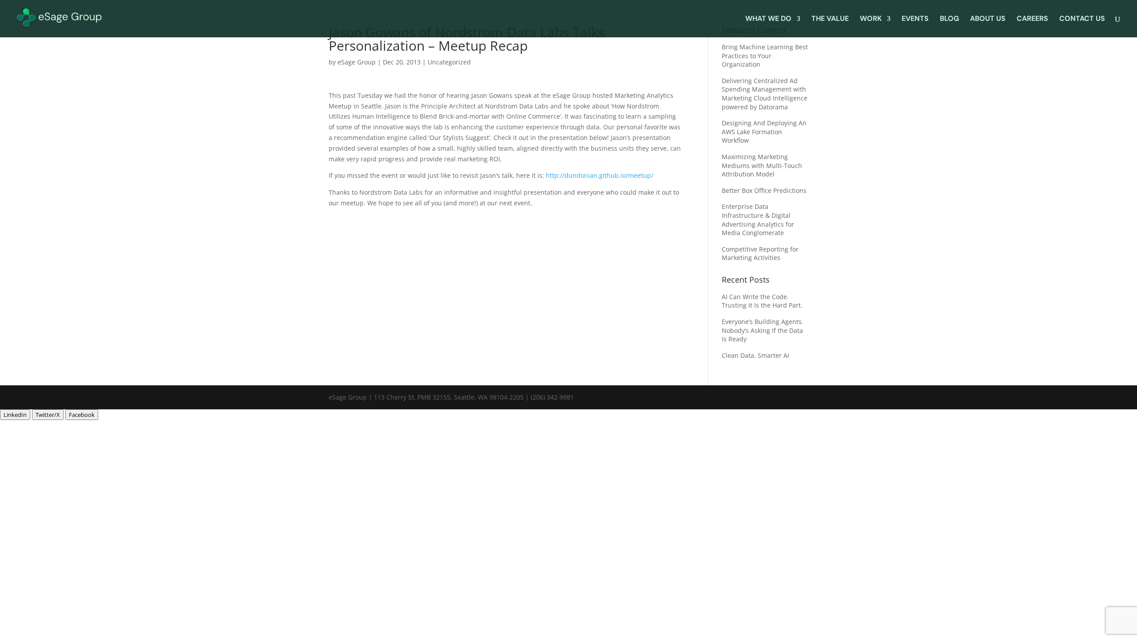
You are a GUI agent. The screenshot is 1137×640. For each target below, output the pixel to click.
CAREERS (1032, 19)
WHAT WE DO (768, 19)
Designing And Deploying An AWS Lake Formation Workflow (764, 131)
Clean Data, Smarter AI (756, 355)
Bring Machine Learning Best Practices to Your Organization (765, 55)
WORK (871, 19)
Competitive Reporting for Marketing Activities (760, 253)
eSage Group (357, 62)
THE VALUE (830, 19)
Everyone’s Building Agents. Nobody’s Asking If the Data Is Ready (762, 330)
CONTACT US (1082, 19)
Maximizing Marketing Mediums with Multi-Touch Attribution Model (762, 165)
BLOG (949, 19)
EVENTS (915, 19)
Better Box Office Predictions (764, 190)
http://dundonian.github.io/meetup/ (599, 175)
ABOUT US (988, 19)
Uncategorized (449, 62)
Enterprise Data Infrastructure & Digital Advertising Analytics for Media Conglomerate (758, 219)
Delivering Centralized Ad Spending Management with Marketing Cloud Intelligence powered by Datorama (764, 93)
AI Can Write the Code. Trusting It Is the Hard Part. (762, 301)
